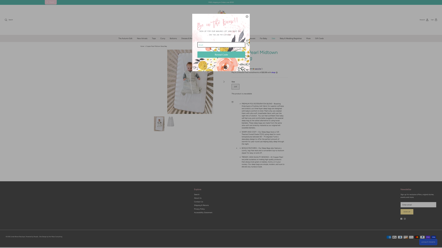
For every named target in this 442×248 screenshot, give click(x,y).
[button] (247, 16)
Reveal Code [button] (221, 54)
